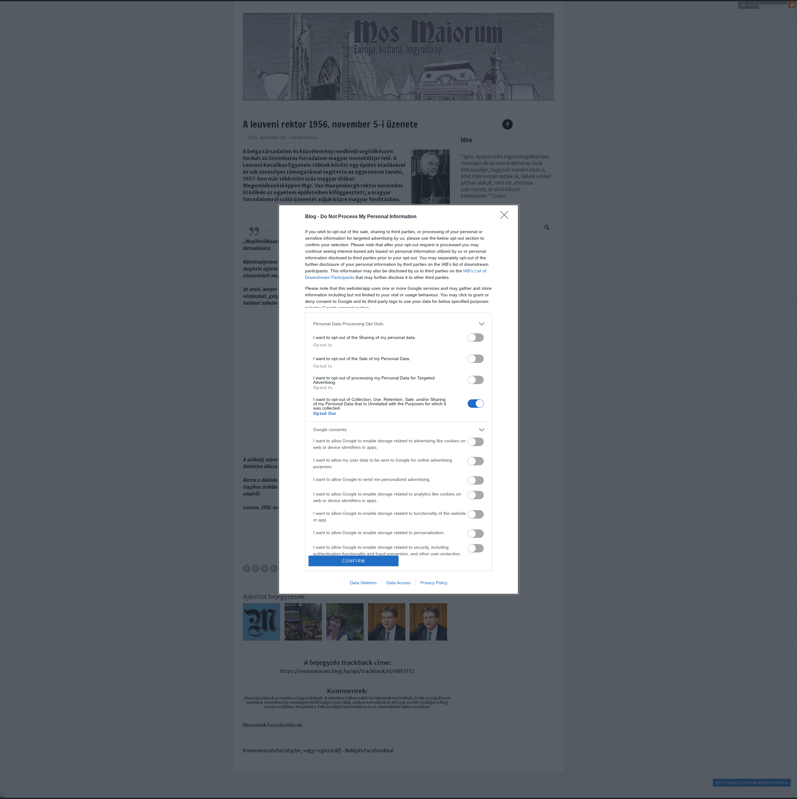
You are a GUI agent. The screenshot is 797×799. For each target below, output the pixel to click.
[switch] (476, 337)
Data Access (398, 582)
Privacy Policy (433, 582)
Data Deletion (363, 582)
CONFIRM (353, 561)
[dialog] (398, 399)
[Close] (506, 217)
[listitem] (398, 324)
